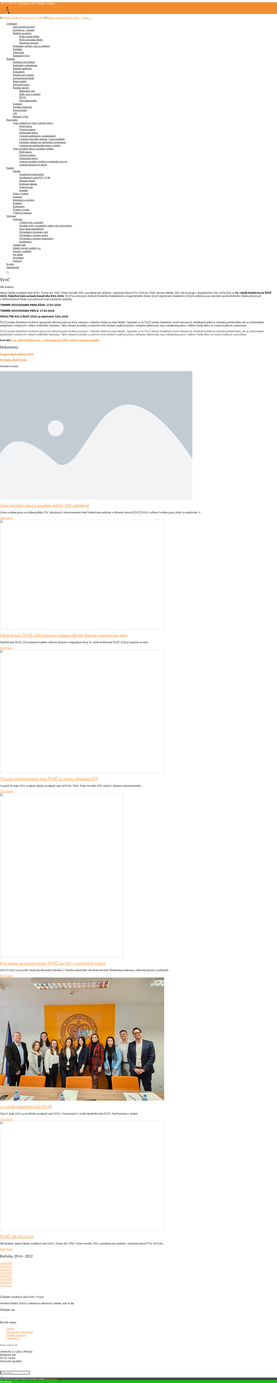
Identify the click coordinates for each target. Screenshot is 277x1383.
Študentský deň (27, 91)
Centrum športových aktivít (33, 164)
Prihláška (41, 3)
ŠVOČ (22, 97)
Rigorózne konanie (28, 43)
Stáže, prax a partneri (30, 94)
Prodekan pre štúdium (24, 62)
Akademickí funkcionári (31, 174)
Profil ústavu (25, 126)
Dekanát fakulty (27, 180)
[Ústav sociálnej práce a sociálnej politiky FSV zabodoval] (96, 498)
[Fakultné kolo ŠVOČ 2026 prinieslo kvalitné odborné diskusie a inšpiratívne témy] (82, 628)
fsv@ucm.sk (24, 3)
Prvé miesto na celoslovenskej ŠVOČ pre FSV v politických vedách (52, 963)
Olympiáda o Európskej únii (33, 232)
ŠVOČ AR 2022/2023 (17, 1236)
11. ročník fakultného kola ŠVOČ (26, 1107)
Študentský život (21, 55)
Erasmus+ (18, 103)
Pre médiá (18, 254)
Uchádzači (11, 23)
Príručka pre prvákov (23, 75)
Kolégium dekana (28, 184)
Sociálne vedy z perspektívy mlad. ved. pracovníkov (45, 225)
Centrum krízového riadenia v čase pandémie (42, 139)
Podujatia (17, 219)
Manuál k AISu (20, 116)
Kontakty (17, 203)
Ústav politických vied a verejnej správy (33, 123)
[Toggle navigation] (90, 18)
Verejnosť (11, 216)
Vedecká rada (26, 187)
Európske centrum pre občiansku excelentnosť (42, 142)
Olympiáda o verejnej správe (33, 235)
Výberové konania (22, 212)
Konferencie (25, 241)
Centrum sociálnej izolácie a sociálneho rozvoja (43, 161)
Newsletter (18, 257)
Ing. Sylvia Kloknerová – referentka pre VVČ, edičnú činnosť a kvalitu (55, 340)
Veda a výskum (20, 193)
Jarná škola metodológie (31, 229)
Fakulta (10, 168)
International (12, 267)
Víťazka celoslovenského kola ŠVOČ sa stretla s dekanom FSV (49, 779)
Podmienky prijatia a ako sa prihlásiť (31, 46)
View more (51, 1379)
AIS (33, 3)
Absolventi (18, 52)
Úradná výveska (21, 209)
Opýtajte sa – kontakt (23, 30)
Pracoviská (11, 119)
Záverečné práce (21, 84)
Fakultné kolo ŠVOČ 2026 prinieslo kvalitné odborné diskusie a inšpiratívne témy (64, 635)
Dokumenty (19, 71)
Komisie (23, 190)
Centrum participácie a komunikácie (37, 136)
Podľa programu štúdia (30, 39)
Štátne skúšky (20, 81)
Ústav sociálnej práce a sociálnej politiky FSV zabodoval (44, 505)
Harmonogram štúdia (23, 78)
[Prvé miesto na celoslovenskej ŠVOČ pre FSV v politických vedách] (61, 956)
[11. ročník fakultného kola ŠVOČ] (82, 1099)
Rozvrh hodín (20, 110)
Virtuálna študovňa (22, 107)
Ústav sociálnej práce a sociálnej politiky (33, 148)
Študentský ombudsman (25, 65)
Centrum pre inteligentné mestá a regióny (40, 145)
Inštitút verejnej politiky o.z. (27, 248)
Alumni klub (19, 245)
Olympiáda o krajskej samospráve (36, 238)
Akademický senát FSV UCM (34, 177)
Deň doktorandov (28, 100)
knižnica (50, 3)
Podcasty (17, 261)
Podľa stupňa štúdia (29, 36)
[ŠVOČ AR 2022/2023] (82, 1229)
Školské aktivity (21, 87)
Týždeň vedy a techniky (31, 222)
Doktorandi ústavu (28, 132)
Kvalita (10, 264)
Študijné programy (22, 33)
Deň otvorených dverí (24, 26)
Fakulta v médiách (22, 251)
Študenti (10, 59)
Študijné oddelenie (22, 68)
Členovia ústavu (27, 129)
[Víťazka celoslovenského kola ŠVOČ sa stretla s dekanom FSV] (82, 771)
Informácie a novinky (23, 200)
